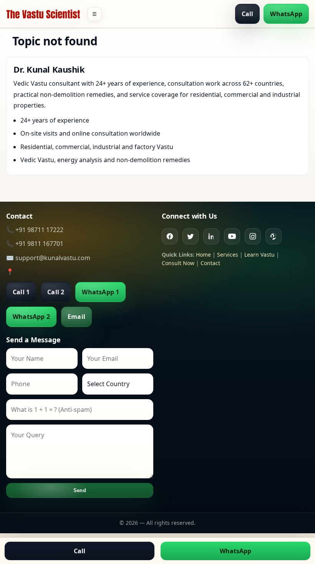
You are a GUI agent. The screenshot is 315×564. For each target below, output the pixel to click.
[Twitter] (190, 236)
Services (227, 254)
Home (203, 254)
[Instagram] (253, 236)
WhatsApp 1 (100, 292)
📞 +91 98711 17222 (34, 230)
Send (79, 490)
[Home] (43, 14)
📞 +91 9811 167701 (34, 243)
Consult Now (178, 263)
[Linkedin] (211, 236)
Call (248, 14)
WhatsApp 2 (31, 316)
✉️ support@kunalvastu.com (48, 258)
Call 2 (55, 292)
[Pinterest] (273, 236)
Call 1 (21, 292)
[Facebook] (170, 236)
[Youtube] (232, 236)
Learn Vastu (259, 254)
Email (76, 316)
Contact (210, 263)
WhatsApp (286, 14)
